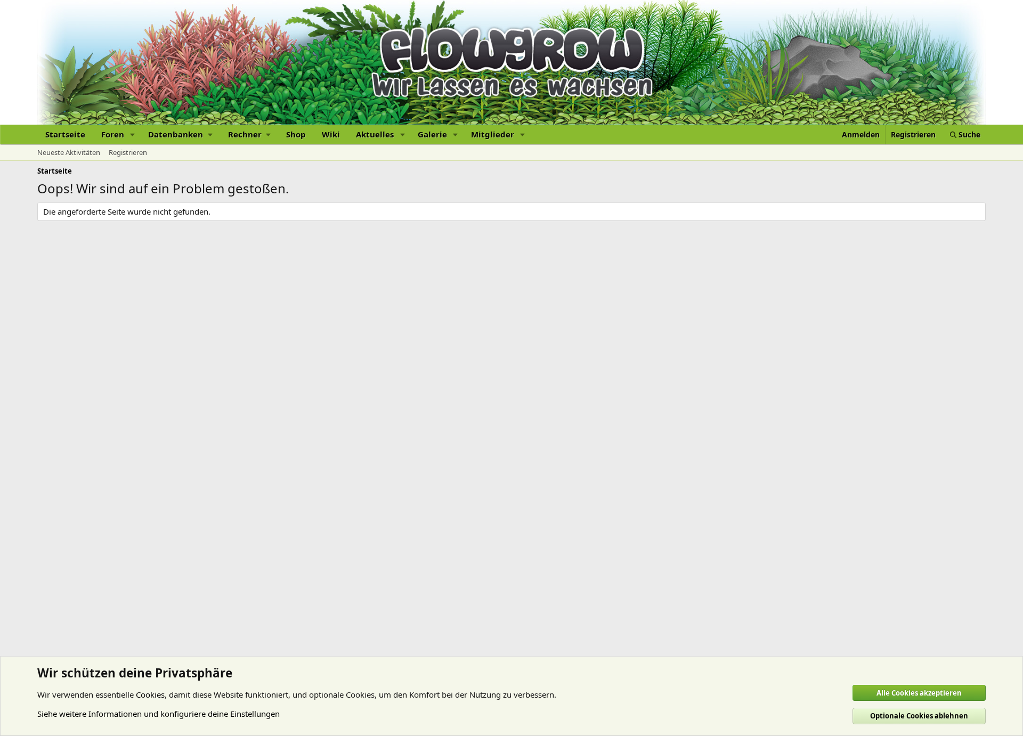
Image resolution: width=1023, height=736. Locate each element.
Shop (296, 134)
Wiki (331, 134)
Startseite (65, 134)
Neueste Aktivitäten (68, 152)
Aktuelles (375, 134)
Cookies (150, 694)
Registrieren (128, 152)
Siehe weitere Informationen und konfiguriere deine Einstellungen (158, 713)
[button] (132, 134)
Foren (112, 134)
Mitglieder (492, 134)
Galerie (432, 134)
